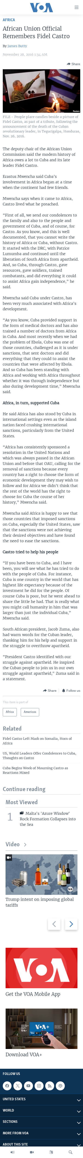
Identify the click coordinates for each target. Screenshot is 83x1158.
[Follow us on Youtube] (28, 1085)
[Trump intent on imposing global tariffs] (41, 874)
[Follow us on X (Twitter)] (17, 1085)
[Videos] (32, 1152)
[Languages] (51, 1152)
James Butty (17, 46)
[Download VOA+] (41, 1028)
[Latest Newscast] (12, 1152)
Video (13, 845)
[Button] (73, 64)
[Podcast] (60, 1085)
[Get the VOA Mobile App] (41, 968)
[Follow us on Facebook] (7, 1085)
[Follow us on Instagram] (39, 1085)
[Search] (70, 1152)
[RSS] (49, 1085)
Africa (9, 20)
